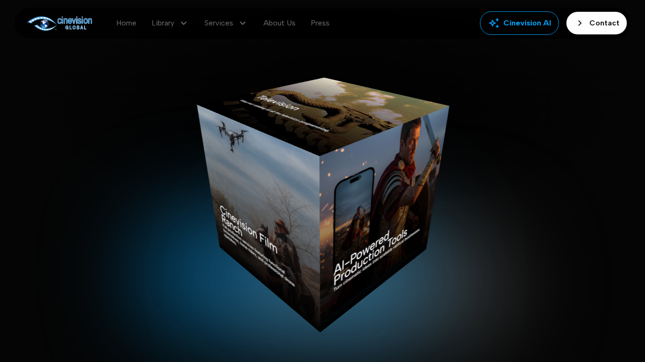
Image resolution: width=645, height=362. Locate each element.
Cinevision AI (519, 23)
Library (170, 23)
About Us (279, 22)
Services (226, 23)
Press (320, 22)
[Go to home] (59, 23)
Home (126, 22)
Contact (597, 23)
